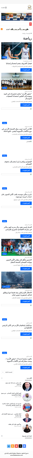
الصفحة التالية (8, 372)
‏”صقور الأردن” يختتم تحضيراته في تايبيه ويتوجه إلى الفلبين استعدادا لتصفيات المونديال (18, 96)
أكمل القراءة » (26, 70)
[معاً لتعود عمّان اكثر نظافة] (27, 428)
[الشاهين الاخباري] (29, 7)
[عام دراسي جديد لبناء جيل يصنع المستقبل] (27, 386)
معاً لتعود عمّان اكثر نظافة (14, 424)
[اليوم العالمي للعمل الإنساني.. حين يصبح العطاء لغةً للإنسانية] (27, 397)
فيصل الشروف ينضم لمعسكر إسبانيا (19, 63)
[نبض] (8, 446)
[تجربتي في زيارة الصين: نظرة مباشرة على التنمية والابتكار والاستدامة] (27, 407)
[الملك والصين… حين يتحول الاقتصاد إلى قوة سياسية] (27, 417)
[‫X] (20, 446)
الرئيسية (28, 33)
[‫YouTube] (16, 446)
